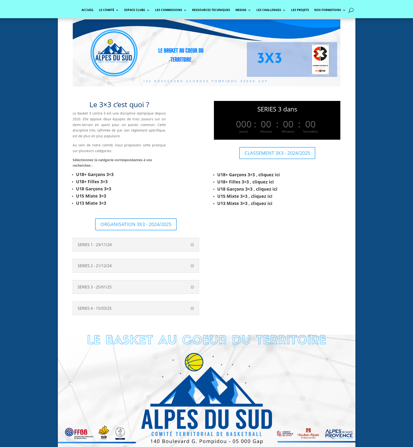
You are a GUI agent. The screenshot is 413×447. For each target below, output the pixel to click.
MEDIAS (240, 10)
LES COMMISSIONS (168, 10)
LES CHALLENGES (268, 10)
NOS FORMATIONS (327, 10)
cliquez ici (269, 174)
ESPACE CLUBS (134, 10)
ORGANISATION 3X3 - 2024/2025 (135, 224)
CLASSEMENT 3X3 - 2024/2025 (277, 153)
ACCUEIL (88, 10)
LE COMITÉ (106, 10)
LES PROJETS (300, 10)
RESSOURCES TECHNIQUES (211, 10)
